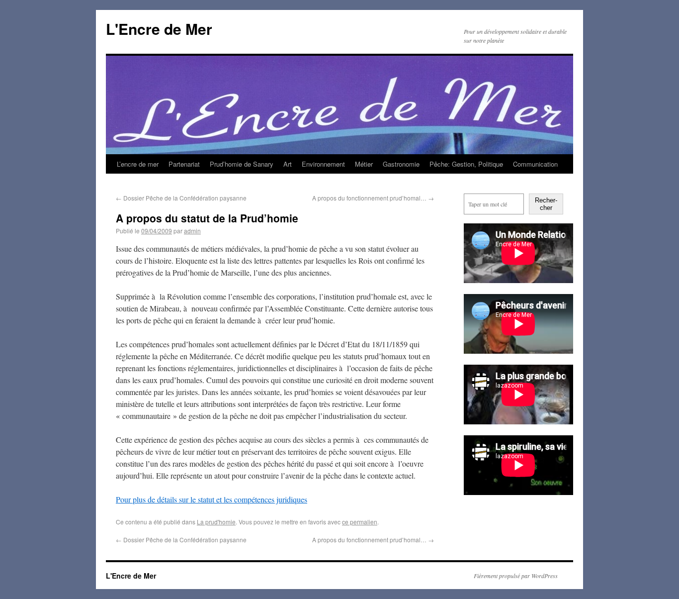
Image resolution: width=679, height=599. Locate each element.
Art (287, 164)
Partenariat (184, 164)
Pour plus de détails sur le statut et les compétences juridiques (211, 499)
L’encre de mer (138, 164)
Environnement (323, 164)
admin (192, 230)
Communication (535, 164)
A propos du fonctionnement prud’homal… (373, 198)
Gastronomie (401, 164)
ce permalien (359, 521)
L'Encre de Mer (159, 28)
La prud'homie (216, 521)
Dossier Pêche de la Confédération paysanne (181, 198)
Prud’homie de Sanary (241, 164)
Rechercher (546, 204)
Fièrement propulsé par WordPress (516, 576)
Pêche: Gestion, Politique (466, 164)
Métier (364, 164)
